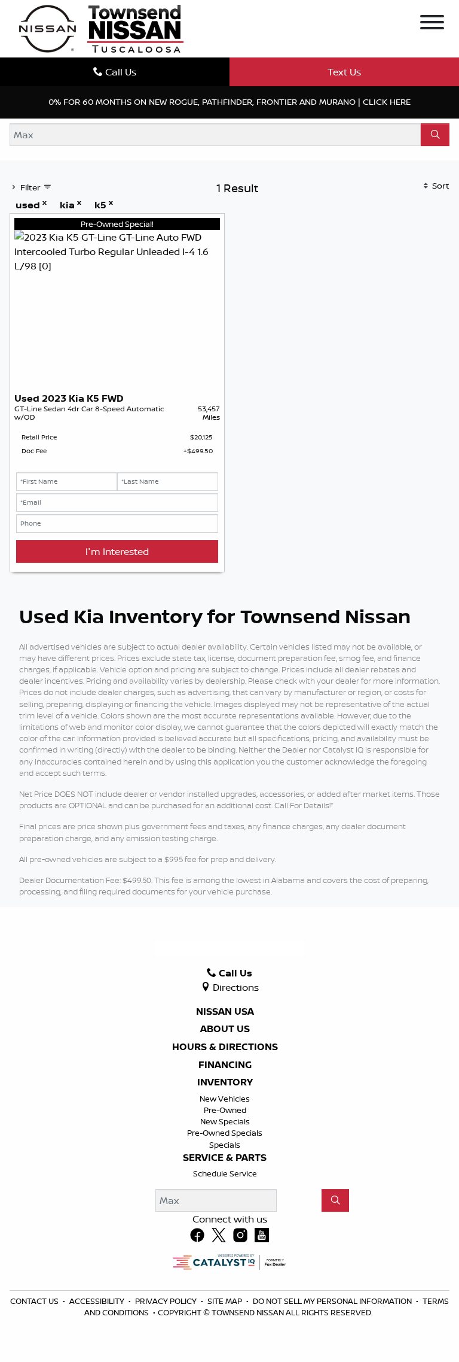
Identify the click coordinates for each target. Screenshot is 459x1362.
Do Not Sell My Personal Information (333, 1301)
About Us (225, 1029)
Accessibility (97, 1301)
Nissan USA (225, 1011)
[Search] (435, 134)
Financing (225, 1065)
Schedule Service (225, 1173)
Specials (224, 1144)
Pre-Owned (225, 1110)
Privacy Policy (166, 1301)
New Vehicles (225, 1098)
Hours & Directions (225, 1047)
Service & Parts (225, 1157)
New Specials (225, 1121)
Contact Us (35, 1301)
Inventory (225, 1082)
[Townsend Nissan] (101, 27)
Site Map (225, 1301)
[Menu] (432, 24)
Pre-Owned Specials (224, 1132)
